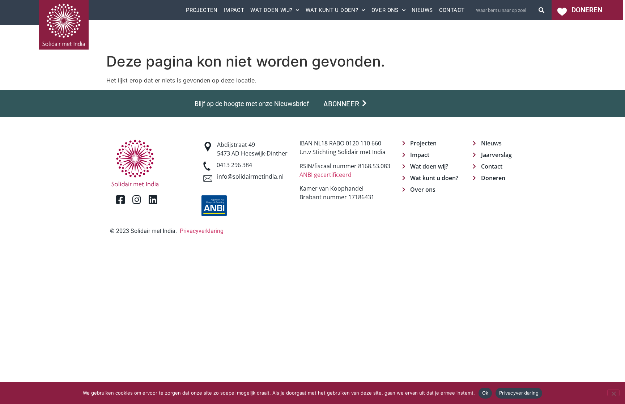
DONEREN (586, 10)
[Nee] (613, 393)
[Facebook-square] (120, 199)
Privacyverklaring (202, 230)
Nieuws (422, 10)
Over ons (385, 10)
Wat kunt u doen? (332, 10)
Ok (485, 393)
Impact (234, 10)
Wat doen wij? (271, 10)
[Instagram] (136, 199)
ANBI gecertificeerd (325, 175)
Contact (452, 10)
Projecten (202, 10)
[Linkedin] (153, 199)
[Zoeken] (541, 10)
